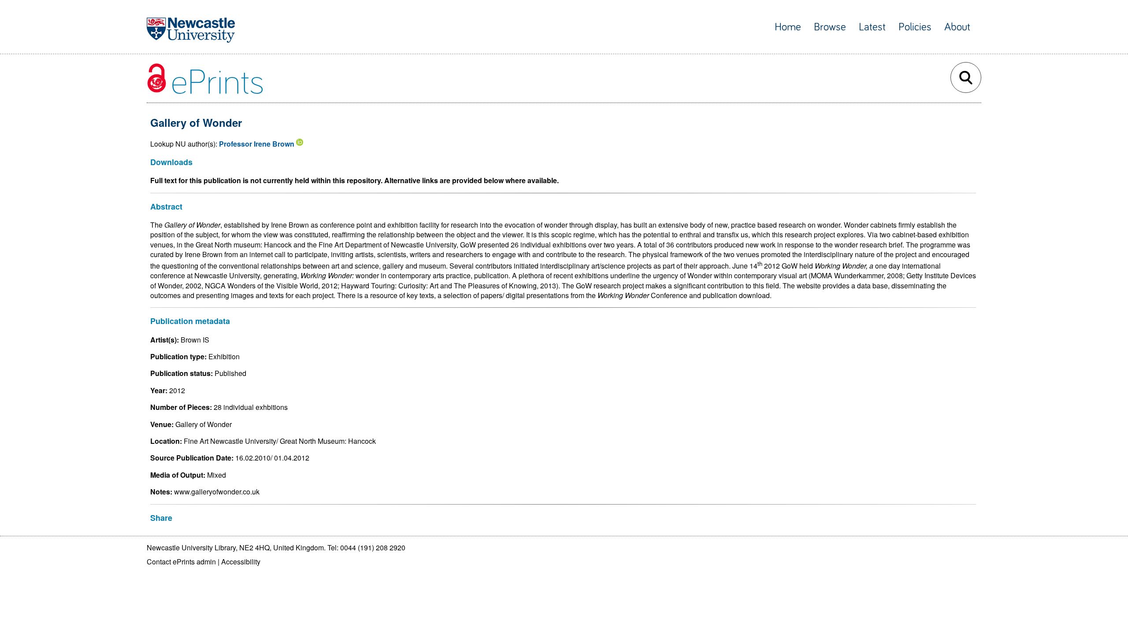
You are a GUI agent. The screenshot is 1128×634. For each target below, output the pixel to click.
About (957, 27)
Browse (830, 27)
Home (788, 27)
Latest (872, 27)
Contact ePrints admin (181, 562)
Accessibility (240, 562)
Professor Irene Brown (256, 144)
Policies (914, 27)
